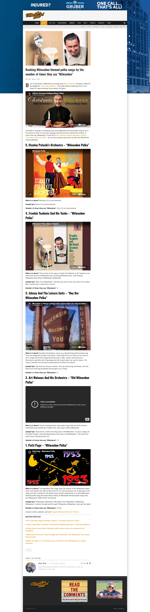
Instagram (95, 26)
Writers (115, 608)
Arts (85, 23)
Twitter (89, 26)
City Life (52, 23)
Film (79, 23)
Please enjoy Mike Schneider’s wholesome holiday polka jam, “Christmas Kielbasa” (58, 524)
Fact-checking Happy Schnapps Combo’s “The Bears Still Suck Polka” (53, 521)
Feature (29, 550)
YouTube (102, 26)
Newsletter (122, 26)
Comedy (72, 23)
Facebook (83, 26)
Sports (92, 23)
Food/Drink (62, 23)
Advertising (121, 608)
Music (44, 23)
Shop (109, 23)
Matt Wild (28, 79)
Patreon (116, 26)
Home (37, 23)
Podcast (101, 23)
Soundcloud (109, 26)
